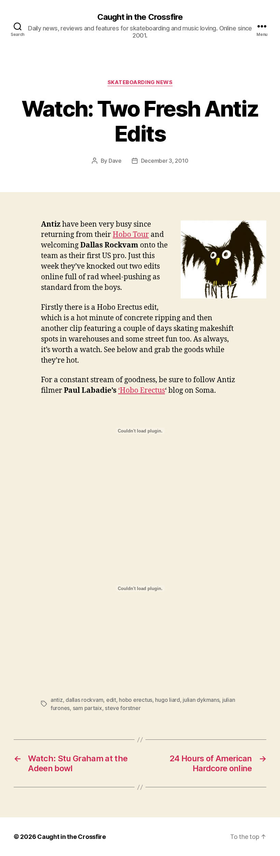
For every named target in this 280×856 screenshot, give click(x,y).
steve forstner (122, 708)
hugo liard (167, 699)
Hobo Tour (131, 234)
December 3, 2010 (164, 160)
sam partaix (87, 708)
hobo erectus (135, 699)
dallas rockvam (84, 699)
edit (111, 699)
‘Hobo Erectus (141, 390)
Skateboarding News (140, 82)
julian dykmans (201, 699)
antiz (57, 699)
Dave (115, 160)
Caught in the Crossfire (139, 17)
